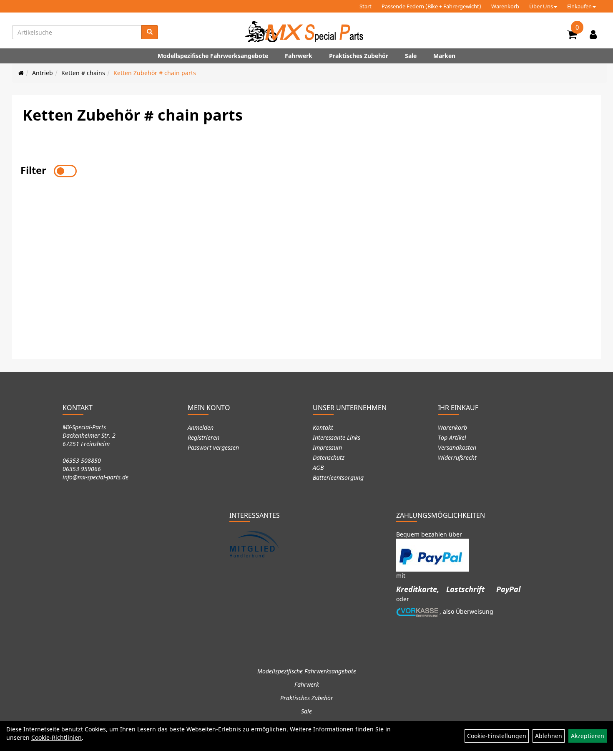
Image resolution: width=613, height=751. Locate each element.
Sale (411, 56)
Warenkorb (505, 6)
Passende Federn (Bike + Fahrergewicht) (431, 6)
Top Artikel (452, 437)
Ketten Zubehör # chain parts (154, 73)
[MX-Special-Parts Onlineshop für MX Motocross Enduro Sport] (306, 31)
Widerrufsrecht (457, 457)
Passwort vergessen (213, 447)
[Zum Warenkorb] (572, 35)
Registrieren (203, 437)
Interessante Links (336, 437)
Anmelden (201, 427)
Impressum (327, 447)
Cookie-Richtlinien (56, 737)
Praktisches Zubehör (358, 56)
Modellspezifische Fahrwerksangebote (213, 56)
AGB (318, 467)
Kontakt (323, 427)
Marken (444, 56)
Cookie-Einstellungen (496, 736)
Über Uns (541, 6)
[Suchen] (149, 32)
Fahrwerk (298, 56)
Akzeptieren (587, 736)
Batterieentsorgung (338, 477)
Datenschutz (328, 457)
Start (365, 6)
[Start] (21, 73)
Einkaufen (579, 6)
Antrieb (42, 73)
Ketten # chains (83, 73)
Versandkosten (457, 447)
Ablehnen (548, 736)
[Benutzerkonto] (593, 34)
